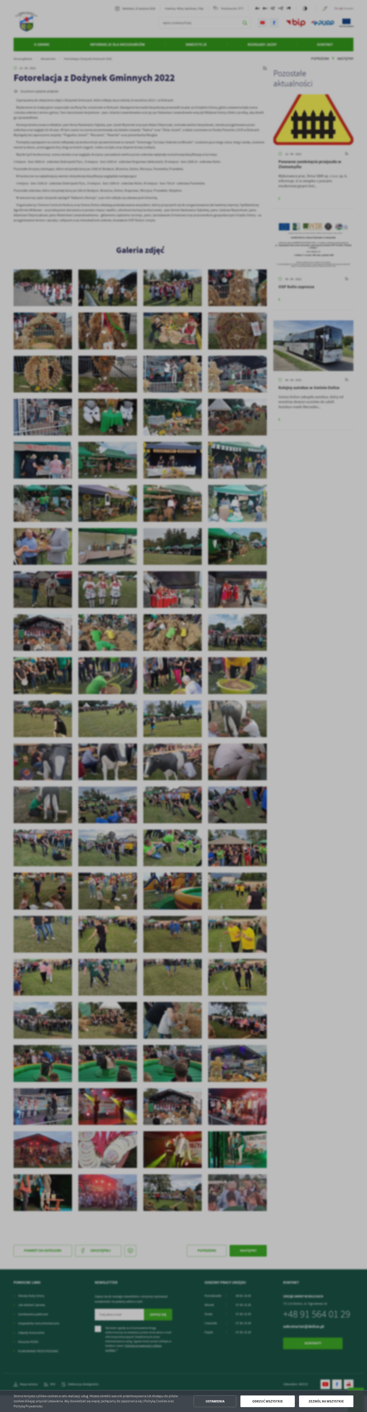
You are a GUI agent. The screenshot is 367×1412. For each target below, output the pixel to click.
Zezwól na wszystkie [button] (326, 1401)
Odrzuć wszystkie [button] (267, 1401)
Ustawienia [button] (215, 1401)
